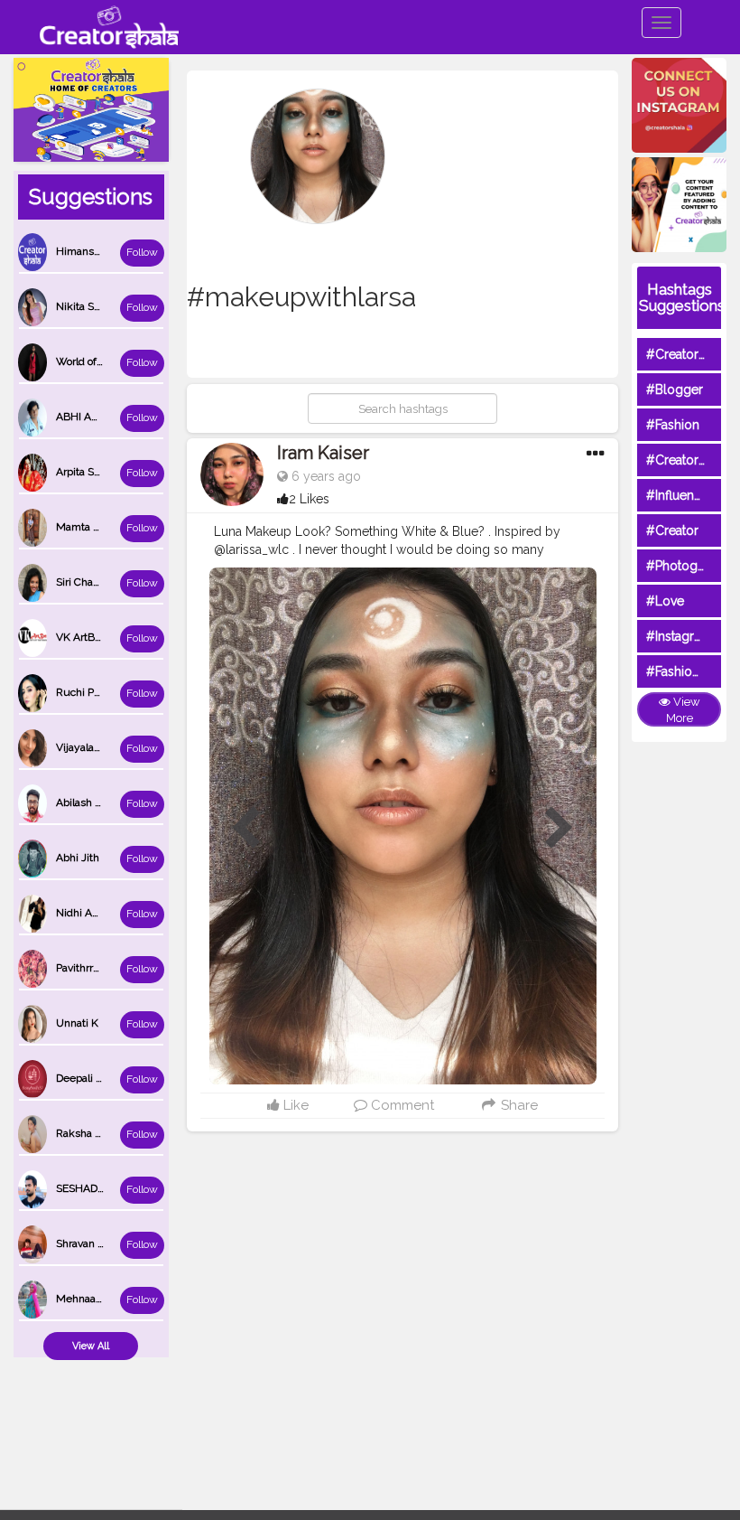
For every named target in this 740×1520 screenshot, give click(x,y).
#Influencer (679, 495)
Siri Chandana (89, 582)
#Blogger (674, 389)
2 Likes (309, 499)
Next (559, 828)
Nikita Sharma (90, 306)
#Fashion (672, 425)
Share (517, 1105)
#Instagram (679, 636)
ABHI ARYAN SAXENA (110, 416)
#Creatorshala (687, 354)
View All (90, 1346)
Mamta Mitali (88, 527)
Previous (245, 828)
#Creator (672, 530)
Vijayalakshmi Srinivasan (116, 747)
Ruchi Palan (85, 692)
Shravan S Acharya (101, 1243)
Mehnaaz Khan (93, 1298)
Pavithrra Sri (85, 968)
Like (294, 1105)
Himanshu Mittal (97, 251)
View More (683, 710)
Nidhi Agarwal (90, 912)
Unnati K (77, 1023)
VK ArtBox (81, 637)
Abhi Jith (77, 857)
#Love (665, 601)
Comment (400, 1105)
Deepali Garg (87, 1078)
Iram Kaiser (323, 453)
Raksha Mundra (95, 1133)
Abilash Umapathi (99, 802)
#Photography (688, 565)
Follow (142, 252)
